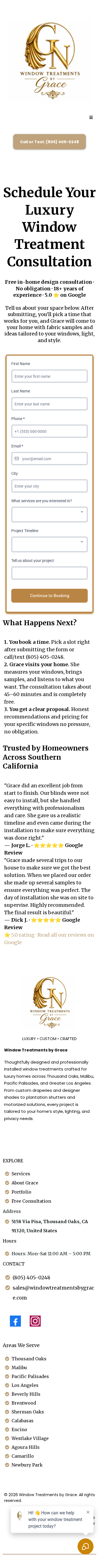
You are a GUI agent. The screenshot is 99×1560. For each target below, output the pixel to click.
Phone (18, 418)
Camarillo (23, 1456)
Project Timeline (24, 530)
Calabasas (23, 1420)
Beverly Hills (26, 1394)
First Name (20, 363)
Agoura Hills (26, 1447)
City (14, 473)
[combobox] (49, 514)
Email (17, 446)
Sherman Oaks (28, 1412)
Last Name (20, 391)
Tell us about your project (32, 560)
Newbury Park (27, 1465)
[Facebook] (15, 1321)
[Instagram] (35, 1321)
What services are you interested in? (41, 501)
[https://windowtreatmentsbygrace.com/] (50, 60)
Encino (19, 1429)
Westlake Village (30, 1438)
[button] (91, 117)
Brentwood (24, 1403)
